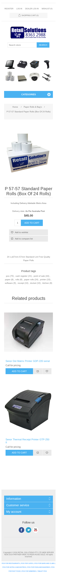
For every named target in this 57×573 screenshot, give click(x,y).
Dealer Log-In (32, 9)
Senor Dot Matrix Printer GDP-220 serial (28, 361)
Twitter (28, 530)
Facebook (21, 530)
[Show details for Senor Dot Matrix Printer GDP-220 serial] (28, 332)
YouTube (35, 530)
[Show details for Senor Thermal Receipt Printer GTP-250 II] (28, 410)
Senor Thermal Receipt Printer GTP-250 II (27, 441)
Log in (19, 9)
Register (9, 9)
